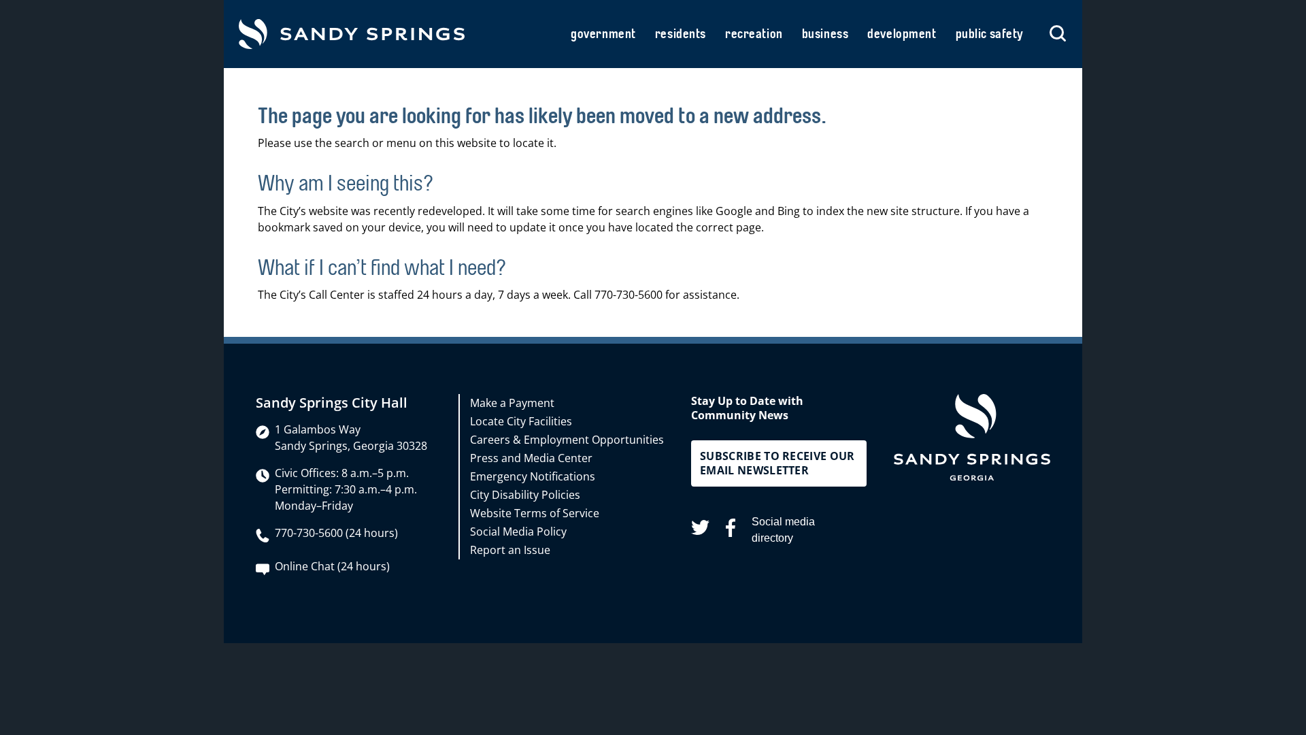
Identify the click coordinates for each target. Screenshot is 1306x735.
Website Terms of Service (534, 513)
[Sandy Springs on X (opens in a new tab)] (700, 530)
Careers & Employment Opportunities (567, 439)
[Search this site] (1057, 34)
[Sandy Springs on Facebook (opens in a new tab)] (730, 530)
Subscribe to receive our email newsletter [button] (777, 463)
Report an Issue (510, 549)
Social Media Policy (518, 531)
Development (901, 34)
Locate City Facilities (521, 421)
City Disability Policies (525, 494)
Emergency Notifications (532, 476)
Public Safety (990, 34)
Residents (680, 34)
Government (603, 34)
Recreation (754, 34)
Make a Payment (512, 402)
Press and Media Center (531, 458)
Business (825, 34)
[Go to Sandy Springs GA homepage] (352, 34)
